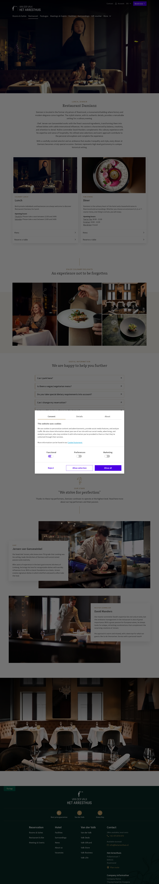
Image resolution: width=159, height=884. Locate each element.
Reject (51, 468)
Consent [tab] (51, 416)
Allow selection (80, 468)
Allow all (108, 468)
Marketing (107, 452)
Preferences (79, 452)
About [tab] (107, 416)
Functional (51, 452)
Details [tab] (79, 416)
